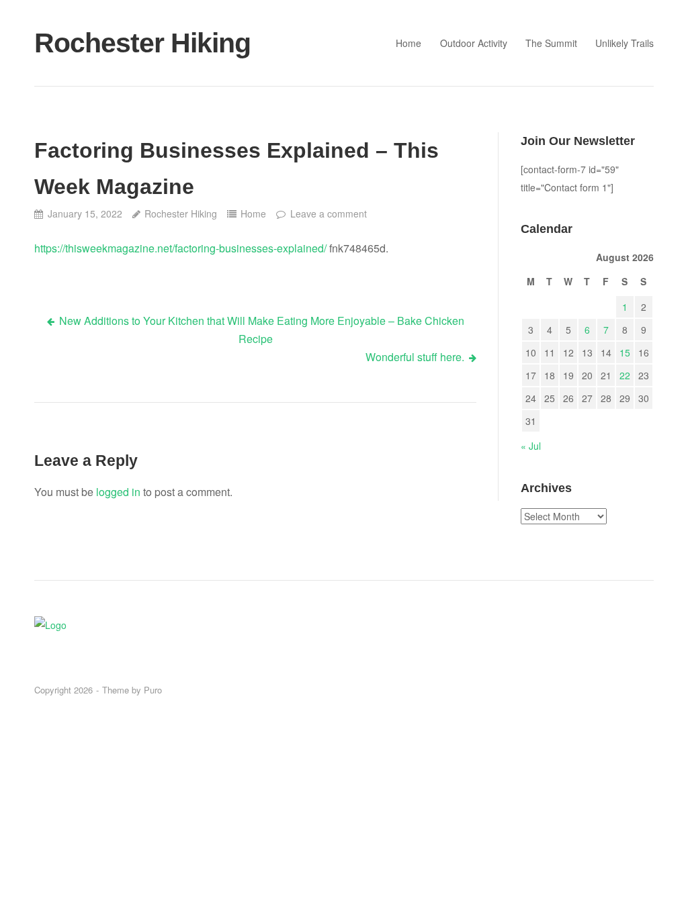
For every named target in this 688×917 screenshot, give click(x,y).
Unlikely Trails (624, 43)
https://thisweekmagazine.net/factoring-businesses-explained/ (180, 248)
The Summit (551, 43)
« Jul (531, 445)
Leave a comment (328, 213)
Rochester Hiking (142, 43)
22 (624, 375)
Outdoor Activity (473, 43)
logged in (118, 491)
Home (408, 43)
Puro (153, 689)
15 (624, 352)
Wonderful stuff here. (415, 357)
